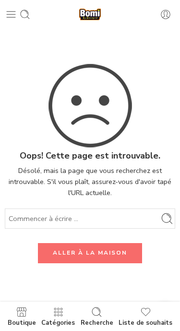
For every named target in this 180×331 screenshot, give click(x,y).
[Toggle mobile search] (25, 14)
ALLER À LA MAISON (90, 253)
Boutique (22, 322)
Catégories (58, 322)
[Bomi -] (90, 15)
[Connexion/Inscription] (165, 14)
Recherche (97, 322)
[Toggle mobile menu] (11, 14)
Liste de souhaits (145, 322)
